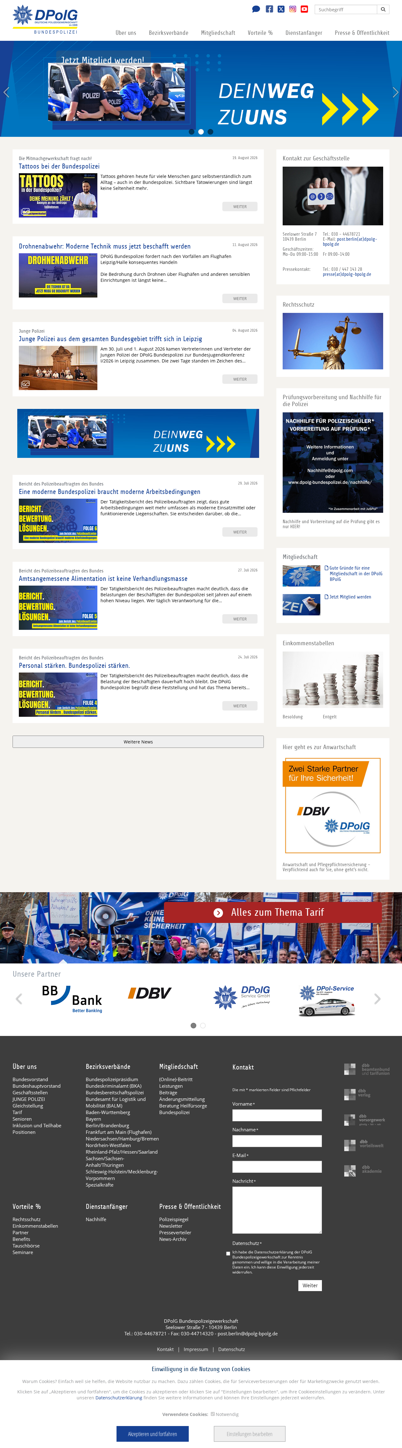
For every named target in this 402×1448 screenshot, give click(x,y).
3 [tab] (210, 132)
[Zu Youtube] (302, 10)
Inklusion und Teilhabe (37, 1125)
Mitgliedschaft (218, 33)
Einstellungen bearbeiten (250, 1434)
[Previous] (7, 92)
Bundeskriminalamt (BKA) (113, 1086)
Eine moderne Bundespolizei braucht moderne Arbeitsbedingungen (109, 492)
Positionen (24, 1132)
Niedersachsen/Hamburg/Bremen (122, 1138)
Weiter (310, 1286)
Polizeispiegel (173, 1219)
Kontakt (165, 1349)
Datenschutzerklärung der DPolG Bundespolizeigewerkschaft (272, 1254)
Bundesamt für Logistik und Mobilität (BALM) (116, 1102)
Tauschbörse (26, 1245)
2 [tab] (201, 132)
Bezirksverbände (168, 33)
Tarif (17, 1112)
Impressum (196, 1349)
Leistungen (171, 1086)
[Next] (395, 92)
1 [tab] (191, 132)
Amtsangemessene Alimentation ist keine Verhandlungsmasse (103, 578)
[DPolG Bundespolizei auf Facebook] (267, 10)
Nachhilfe (96, 1219)
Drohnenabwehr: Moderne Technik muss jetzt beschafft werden (105, 246)
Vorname (243, 1104)
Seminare (23, 1252)
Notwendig (227, 1414)
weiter (240, 206)
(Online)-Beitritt (176, 1079)
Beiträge (168, 1092)
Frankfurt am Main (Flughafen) (118, 1132)
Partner (21, 1232)
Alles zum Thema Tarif (277, 912)
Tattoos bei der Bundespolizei (59, 166)
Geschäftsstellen (30, 1092)
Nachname (245, 1129)
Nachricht (244, 1181)
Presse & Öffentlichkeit (362, 33)
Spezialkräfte (99, 1185)
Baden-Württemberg (108, 1112)
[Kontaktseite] (254, 10)
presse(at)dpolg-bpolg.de (347, 274)
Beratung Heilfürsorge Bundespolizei (183, 1108)
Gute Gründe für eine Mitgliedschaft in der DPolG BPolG (355, 573)
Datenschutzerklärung (118, 1398)
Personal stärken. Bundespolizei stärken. (74, 665)
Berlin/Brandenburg (107, 1125)
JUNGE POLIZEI (29, 1099)
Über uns (126, 33)
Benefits (21, 1239)
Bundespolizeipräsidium (112, 1079)
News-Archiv (173, 1239)
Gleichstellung (28, 1105)
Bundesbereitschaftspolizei (115, 1092)
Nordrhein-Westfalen (108, 1145)
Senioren (22, 1119)
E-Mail (240, 1155)
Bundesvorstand (30, 1079)
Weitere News (138, 742)
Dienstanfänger (303, 33)
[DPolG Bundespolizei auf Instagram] (290, 9)
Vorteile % (260, 33)
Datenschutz (247, 1243)
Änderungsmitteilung (182, 1099)
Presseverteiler (175, 1232)
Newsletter (170, 1226)
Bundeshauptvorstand (37, 1086)
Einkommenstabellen (35, 1226)
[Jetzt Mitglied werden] (301, 604)
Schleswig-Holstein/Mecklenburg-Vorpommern (122, 1174)
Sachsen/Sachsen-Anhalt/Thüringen (105, 1161)
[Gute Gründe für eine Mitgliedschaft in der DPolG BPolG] (301, 575)
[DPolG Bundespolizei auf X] (279, 10)
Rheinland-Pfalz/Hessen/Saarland (122, 1152)
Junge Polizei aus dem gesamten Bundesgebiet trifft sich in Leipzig (110, 339)
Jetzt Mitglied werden (349, 597)
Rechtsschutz (27, 1219)
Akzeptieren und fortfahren (152, 1434)
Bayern (93, 1119)
